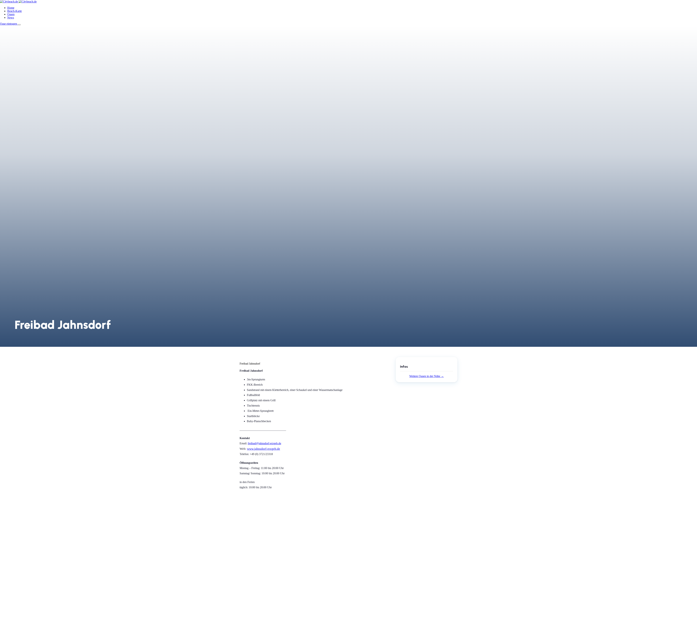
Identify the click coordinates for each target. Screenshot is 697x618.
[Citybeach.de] (18, 1)
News (10, 17)
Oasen (11, 14)
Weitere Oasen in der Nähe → (426, 376)
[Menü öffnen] (19, 24)
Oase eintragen (9, 23)
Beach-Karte (14, 11)
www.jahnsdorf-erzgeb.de (263, 449)
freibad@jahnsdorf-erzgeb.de (264, 443)
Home (10, 7)
